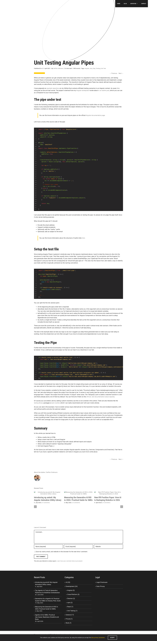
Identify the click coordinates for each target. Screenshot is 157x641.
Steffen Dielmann (58, 68)
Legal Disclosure (101, 582)
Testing (98, 68)
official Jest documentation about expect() (100, 397)
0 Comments (46, 502)
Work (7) (68, 623)
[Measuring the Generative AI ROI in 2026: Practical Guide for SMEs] (78, 492)
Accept (112, 637)
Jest (91, 68)
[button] (35, 506)
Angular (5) (71, 590)
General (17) (70, 615)
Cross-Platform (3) (73, 594)
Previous (114, 73)
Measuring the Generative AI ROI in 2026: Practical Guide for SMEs (78, 498)
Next (120, 73)
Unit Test (103, 68)
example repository (53, 88)
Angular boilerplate (82, 90)
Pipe (94, 68)
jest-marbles (56, 403)
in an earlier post (103, 90)
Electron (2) (71, 598)
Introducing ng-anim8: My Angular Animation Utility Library (47, 498)
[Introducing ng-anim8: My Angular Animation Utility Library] (48, 492)
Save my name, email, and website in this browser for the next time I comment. (62, 551)
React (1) (70, 607)
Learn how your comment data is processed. (70, 561)
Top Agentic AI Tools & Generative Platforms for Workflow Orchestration (47, 591)
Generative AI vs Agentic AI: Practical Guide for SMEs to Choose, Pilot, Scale (47, 600)
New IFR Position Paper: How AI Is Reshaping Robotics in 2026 (107, 498)
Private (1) (69, 619)
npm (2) (70, 602)
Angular (87, 68)
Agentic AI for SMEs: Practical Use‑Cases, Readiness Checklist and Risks (47, 617)
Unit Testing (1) (72, 611)
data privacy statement (98, 637)
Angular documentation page (95, 115)
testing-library (38, 403)
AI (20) (68, 582)
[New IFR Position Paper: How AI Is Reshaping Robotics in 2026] (108, 492)
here (83, 238)
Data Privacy (100, 586)
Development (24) (72, 586)
